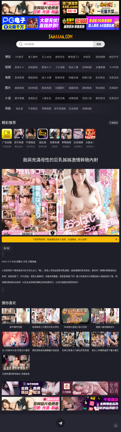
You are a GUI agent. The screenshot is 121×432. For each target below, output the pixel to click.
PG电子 (19, 56)
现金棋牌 (100, 56)
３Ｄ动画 (60, 67)
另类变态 (114, 77)
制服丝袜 (73, 77)
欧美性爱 (60, 77)
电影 (8, 77)
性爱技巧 (114, 98)
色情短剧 (87, 108)
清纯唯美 (87, 88)
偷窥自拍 (19, 88)
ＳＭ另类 (114, 67)
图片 (8, 88)
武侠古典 (60, 98)
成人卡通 (46, 77)
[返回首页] (115, 425)
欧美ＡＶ (46, 67)
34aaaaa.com (60, 37)
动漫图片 (60, 88)
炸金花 (86, 56)
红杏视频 (73, 108)
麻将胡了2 (73, 56)
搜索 (99, 44)
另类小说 (87, 98)
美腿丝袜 (73, 88)
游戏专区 (60, 56)
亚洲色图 (33, 88)
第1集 (6, 248)
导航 (8, 108)
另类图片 (114, 88)
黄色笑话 (100, 98)
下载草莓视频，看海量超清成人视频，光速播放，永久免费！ (60, 239)
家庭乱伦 (33, 98)
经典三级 (87, 77)
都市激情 (19, 98)
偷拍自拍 (33, 77)
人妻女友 (46, 98)
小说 (8, 98)
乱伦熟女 (100, 77)
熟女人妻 (73, 67)
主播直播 (100, 67)
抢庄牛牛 (114, 56)
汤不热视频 (60, 108)
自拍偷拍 (33, 67)
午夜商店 (33, 108)
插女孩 (19, 108)
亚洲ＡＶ (19, 67)
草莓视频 (46, 108)
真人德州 (33, 56)
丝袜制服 (87, 67)
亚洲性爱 (19, 77)
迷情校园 (73, 98)
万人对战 (46, 56)
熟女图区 (100, 88)
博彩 (8, 57)
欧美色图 (46, 88)
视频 (8, 67)
